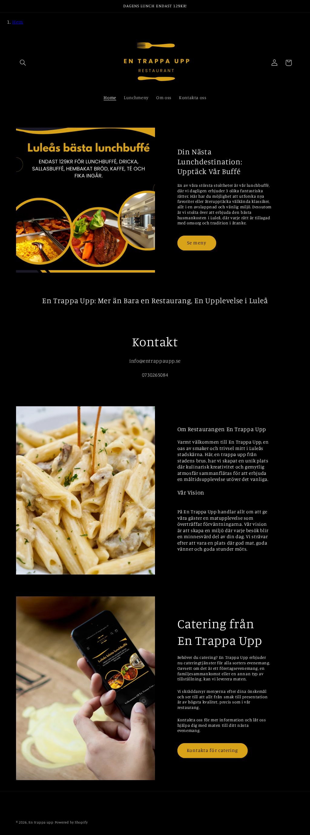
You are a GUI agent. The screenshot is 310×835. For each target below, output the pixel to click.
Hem (17, 22)
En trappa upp (41, 822)
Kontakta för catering (212, 750)
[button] (23, 63)
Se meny (196, 243)
